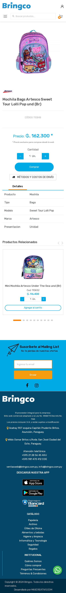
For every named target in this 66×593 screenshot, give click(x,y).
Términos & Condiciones (33, 573)
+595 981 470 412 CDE (33, 459)
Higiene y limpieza (33, 536)
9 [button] (48, 320)
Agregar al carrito (33, 307)
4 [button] (31, 320)
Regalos (33, 548)
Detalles (17, 186)
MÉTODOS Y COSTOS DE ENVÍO (35, 177)
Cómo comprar (33, 565)
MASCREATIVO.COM (41, 589)
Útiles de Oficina (33, 528)
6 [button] (38, 320)
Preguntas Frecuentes (33, 569)
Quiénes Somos (33, 561)
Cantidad (33, 149)
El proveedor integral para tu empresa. (33, 413)
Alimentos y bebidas (33, 532)
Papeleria (33, 520)
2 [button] (24, 320)
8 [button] (45, 320)
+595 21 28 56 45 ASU (33, 455)
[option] (33, 52)
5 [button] (34, 320)
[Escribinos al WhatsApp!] (57, 571)
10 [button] (52, 320)
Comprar (34, 166)
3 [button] (27, 320)
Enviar (33, 374)
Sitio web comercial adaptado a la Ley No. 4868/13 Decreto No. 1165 (33, 417)
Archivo (33, 524)
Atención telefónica (33, 451)
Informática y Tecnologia (33, 540)
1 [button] (17, 320)
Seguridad (33, 544)
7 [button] (41, 320)
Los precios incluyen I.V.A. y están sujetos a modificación (33, 422)
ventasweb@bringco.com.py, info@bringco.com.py (33, 466)
